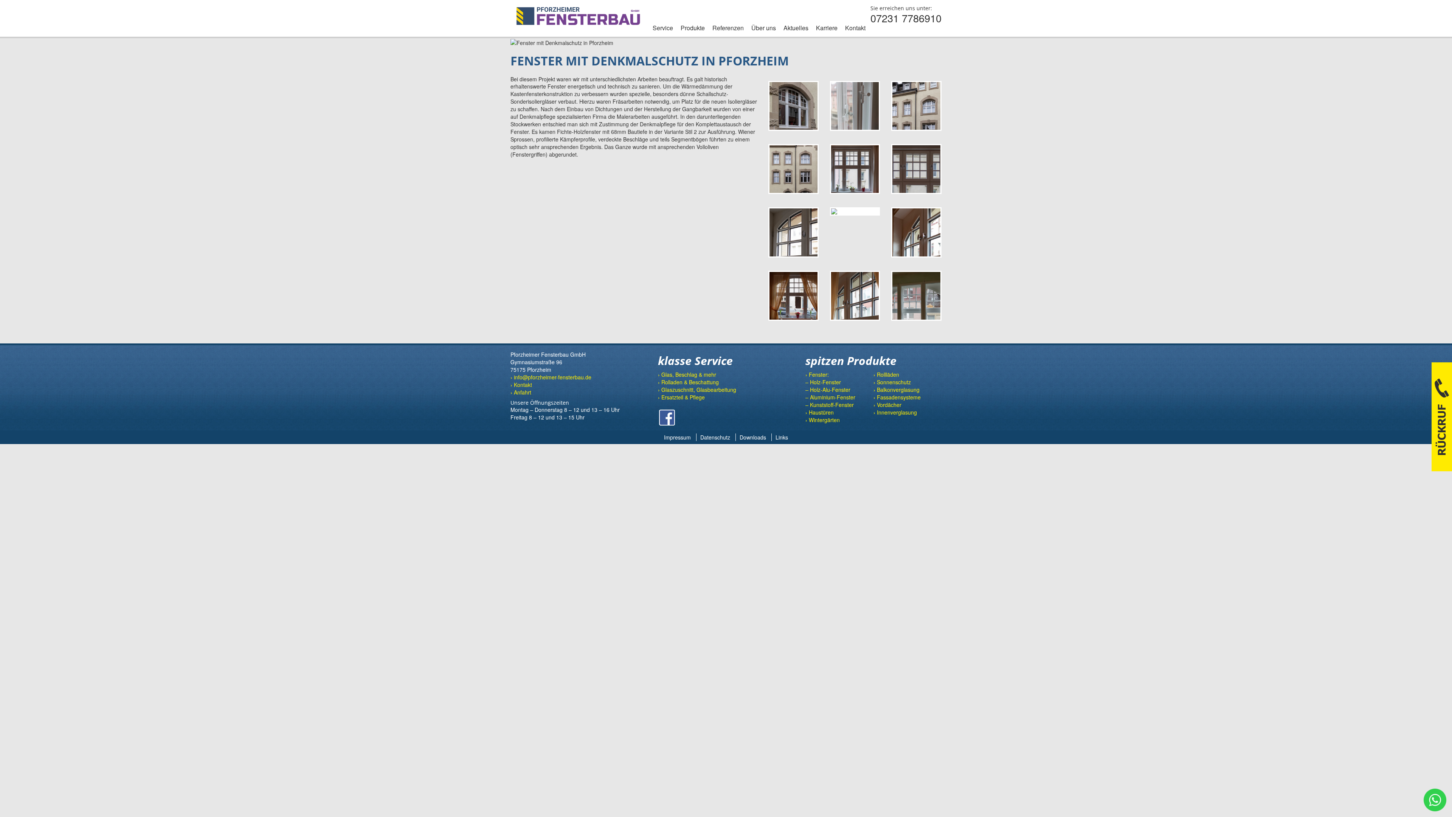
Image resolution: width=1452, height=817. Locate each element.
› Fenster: (817, 374)
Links (782, 437)
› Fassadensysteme (897, 397)
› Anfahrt (520, 392)
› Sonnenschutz (892, 382)
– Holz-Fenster (823, 382)
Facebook (667, 418)
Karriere (827, 27)
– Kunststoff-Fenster (829, 404)
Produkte (693, 27)
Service (663, 27)
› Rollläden (886, 374)
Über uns (763, 27)
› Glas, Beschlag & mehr (687, 374)
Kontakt (855, 27)
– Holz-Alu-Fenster (827, 389)
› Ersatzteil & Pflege (681, 397)
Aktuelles (795, 27)
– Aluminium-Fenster (830, 397)
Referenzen (728, 27)
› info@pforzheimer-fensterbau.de (550, 377)
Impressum (677, 437)
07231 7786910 (906, 18)
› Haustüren (819, 412)
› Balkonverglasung (896, 389)
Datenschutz (715, 437)
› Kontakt (521, 384)
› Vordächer (887, 404)
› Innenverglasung (895, 412)
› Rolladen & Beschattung (688, 382)
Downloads (753, 437)
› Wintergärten (822, 420)
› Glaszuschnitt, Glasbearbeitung (697, 389)
